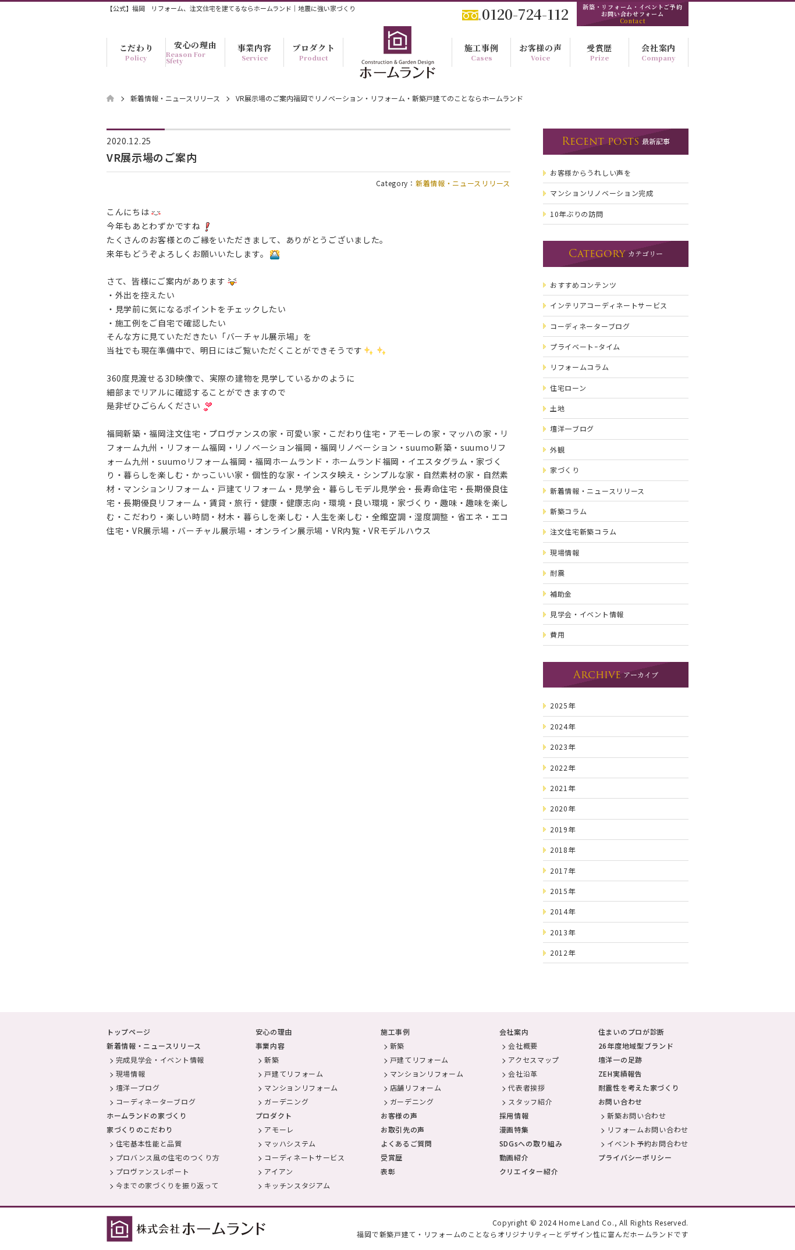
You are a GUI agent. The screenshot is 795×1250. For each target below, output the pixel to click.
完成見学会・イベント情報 (160, 1059)
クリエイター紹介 (529, 1171)
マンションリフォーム (301, 1087)
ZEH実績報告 (620, 1073)
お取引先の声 (403, 1129)
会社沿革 (523, 1073)
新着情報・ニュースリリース (463, 183)
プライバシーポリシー (635, 1157)
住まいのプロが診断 (631, 1032)
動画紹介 (514, 1157)
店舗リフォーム (416, 1087)
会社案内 (514, 1032)
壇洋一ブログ (138, 1087)
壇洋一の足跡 (620, 1059)
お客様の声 (399, 1115)
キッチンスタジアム (297, 1185)
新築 (271, 1059)
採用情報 (514, 1115)
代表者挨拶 (526, 1087)
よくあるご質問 (406, 1143)
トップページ (129, 1032)
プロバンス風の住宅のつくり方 (168, 1157)
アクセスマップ (533, 1059)
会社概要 (523, 1045)
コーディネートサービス (304, 1157)
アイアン (278, 1171)
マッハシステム (290, 1143)
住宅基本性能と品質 (149, 1143)
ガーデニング (286, 1101)
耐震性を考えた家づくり (639, 1087)
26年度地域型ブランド (636, 1045)
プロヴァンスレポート (153, 1171)
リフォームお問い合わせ (647, 1129)
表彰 (388, 1171)
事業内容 (270, 1045)
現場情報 (130, 1073)
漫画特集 (514, 1129)
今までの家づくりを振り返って (167, 1185)
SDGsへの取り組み (531, 1143)
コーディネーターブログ (156, 1101)
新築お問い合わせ (636, 1115)
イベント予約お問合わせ (647, 1143)
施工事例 (395, 1032)
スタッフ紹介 (530, 1101)
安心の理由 (274, 1032)
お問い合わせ (620, 1101)
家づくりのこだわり (140, 1129)
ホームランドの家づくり (147, 1115)
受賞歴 (392, 1157)
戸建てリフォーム (294, 1073)
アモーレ (279, 1129)
